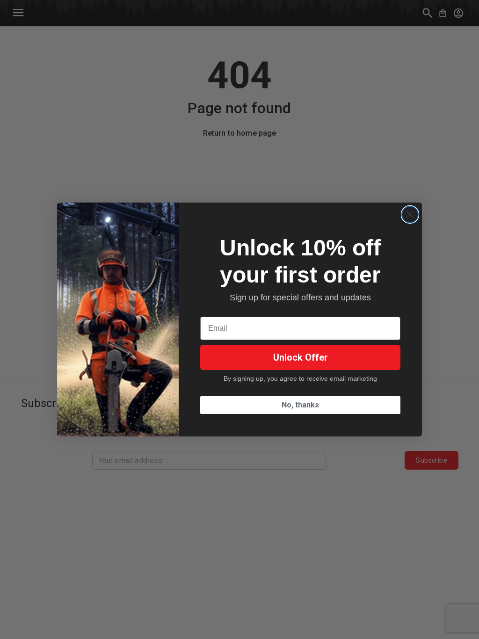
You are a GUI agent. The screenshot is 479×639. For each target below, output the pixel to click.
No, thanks (300, 404)
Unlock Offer (300, 357)
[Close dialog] (410, 214)
